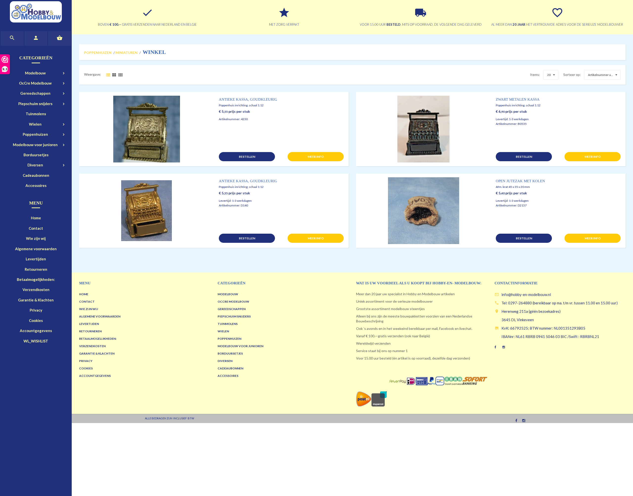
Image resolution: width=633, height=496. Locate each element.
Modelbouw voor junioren (35, 144)
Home (36, 218)
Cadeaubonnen (36, 175)
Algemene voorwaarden (36, 249)
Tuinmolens (36, 114)
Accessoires (35, 185)
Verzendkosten (36, 289)
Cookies (36, 320)
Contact (36, 228)
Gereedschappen (35, 93)
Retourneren (36, 269)
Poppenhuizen (35, 134)
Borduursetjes (35, 155)
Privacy (36, 310)
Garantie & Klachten (36, 300)
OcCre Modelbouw (35, 83)
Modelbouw (35, 73)
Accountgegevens (36, 330)
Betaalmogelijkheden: (36, 279)
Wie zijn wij (36, 238)
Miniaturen (126, 52)
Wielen (35, 124)
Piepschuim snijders (35, 103)
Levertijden (36, 259)
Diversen (35, 165)
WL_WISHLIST (35, 341)
